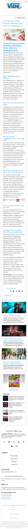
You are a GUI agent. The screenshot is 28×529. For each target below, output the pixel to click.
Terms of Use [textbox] (14, 458)
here (21, 527)
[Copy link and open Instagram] (11, 291)
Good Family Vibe (11, 288)
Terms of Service (14, 514)
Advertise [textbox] (14, 461)
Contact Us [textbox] (14, 464)
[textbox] (14, 11)
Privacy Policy (14, 518)
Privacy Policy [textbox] (14, 455)
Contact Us (14, 509)
